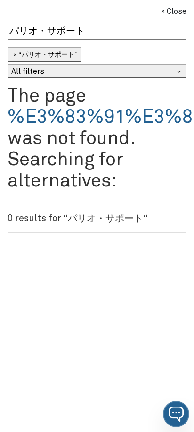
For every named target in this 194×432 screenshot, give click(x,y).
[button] (176, 414)
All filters (27, 71)
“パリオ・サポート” (47, 54)
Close (176, 11)
